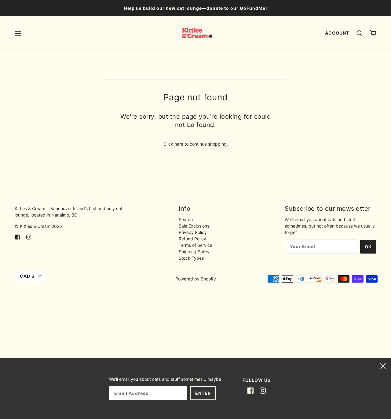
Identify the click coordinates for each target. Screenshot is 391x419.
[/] (197, 32)
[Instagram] (262, 390)
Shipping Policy (194, 251)
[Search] (359, 32)
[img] (17, 236)
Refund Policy (192, 238)
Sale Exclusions (194, 225)
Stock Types (191, 258)
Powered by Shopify (195, 278)
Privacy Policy (193, 232)
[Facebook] (250, 390)
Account (337, 32)
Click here (173, 143)
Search (186, 219)
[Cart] (373, 32)
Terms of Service (195, 245)
